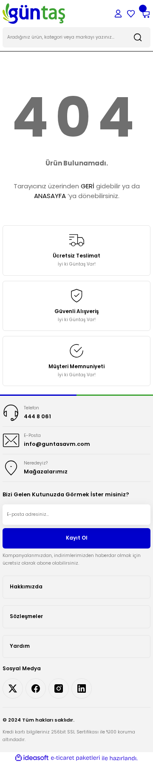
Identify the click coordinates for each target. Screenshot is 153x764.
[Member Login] (118, 13)
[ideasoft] (32, 758)
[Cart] (145, 13)
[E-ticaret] (75, 758)
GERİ (87, 186)
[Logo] (34, 13)
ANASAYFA (50, 195)
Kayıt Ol (77, 538)
